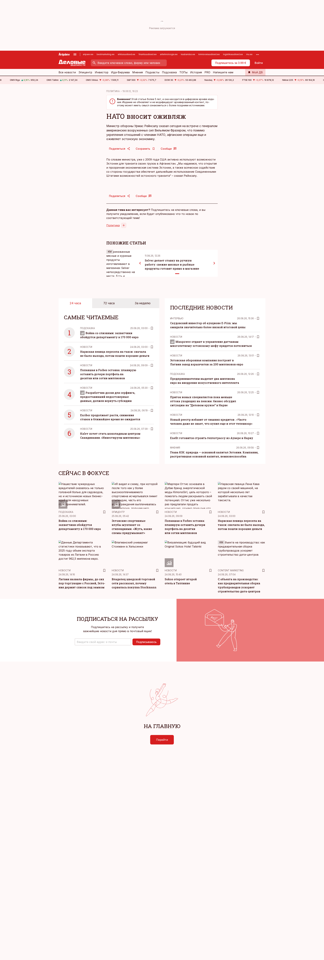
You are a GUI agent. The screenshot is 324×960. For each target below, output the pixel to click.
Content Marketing (231, 570)
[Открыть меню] (75, 54)
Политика (113, 225)
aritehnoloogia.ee (169, 54)
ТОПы (183, 72)
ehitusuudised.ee (126, 54)
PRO (207, 72)
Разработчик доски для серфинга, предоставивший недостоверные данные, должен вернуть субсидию (107, 397)
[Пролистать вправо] (214, 263)
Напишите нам (223, 72)
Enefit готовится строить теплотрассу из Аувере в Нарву (211, 438)
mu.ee (249, 54)
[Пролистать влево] (140, 263)
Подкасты (152, 72)
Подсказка (169, 72)
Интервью (176, 318)
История (196, 72)
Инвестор (101, 72)
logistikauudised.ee (233, 54)
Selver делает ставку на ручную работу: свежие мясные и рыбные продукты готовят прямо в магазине (172, 264)
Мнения (137, 72)
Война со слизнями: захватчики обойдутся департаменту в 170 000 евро (80, 525)
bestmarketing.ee (105, 54)
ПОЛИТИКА (113, 91)
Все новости (67, 72)
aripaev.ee (88, 54)
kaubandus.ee (188, 54)
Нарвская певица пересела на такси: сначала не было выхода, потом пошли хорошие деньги (241, 525)
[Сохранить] (152, 328)
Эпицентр (85, 72)
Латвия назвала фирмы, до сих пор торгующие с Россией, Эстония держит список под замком (82, 583)
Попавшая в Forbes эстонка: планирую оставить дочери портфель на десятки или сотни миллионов (108, 374)
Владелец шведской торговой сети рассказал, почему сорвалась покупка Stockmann (134, 583)
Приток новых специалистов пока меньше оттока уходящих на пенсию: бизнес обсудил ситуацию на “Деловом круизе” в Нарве (203, 401)
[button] (103, 642)
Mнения (175, 447)
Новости (86, 346)
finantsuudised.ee (148, 54)
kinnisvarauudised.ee (209, 54)
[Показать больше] (257, 54)
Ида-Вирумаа (120, 72)
